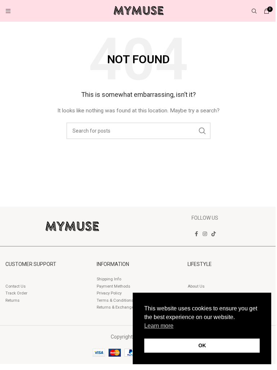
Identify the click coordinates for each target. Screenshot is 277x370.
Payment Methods (113, 286)
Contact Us (15, 286)
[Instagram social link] (205, 234)
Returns (12, 300)
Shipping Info (109, 279)
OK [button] (202, 345)
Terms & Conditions (115, 300)
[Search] (254, 11)
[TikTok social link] (213, 234)
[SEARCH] (202, 130)
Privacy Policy (109, 293)
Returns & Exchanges (116, 307)
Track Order (16, 293)
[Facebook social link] (196, 234)
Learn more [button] (158, 326)
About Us (196, 286)
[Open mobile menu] (8, 11)
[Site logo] (138, 10)
